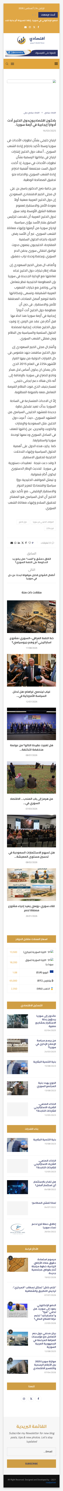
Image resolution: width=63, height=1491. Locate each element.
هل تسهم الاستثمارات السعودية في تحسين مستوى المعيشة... (31, 854)
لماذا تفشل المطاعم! (44, 1203)
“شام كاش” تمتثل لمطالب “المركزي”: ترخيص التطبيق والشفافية (34, 1289)
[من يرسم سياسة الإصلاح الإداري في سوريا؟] (17, 1046)
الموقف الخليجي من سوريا (43, 522)
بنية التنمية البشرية (44, 1062)
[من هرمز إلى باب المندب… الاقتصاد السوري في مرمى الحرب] (31, 777)
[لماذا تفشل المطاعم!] (17, 1208)
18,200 (13, 962)
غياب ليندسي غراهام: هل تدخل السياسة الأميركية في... (31, 693)
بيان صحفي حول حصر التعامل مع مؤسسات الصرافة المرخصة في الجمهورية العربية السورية (43, 1340)
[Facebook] (38, 27)
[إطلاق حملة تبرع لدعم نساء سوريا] (17, 1229)
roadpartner (51, 1482)
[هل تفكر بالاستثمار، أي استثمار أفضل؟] (17, 1187)
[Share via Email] (11, 543)
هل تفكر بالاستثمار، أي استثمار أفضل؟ (44, 1183)
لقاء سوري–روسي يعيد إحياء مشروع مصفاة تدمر (31, 908)
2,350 (14, 988)
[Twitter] (34, 27)
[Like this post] (30, 543)
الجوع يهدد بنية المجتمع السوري (46, 1084)
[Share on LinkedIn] (19, 543)
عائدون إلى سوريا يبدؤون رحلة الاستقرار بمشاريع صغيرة (45, 1021)
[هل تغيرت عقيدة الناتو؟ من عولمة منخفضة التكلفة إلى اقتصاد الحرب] (31, 724)
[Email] (25, 27)
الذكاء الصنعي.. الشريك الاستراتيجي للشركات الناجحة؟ (45, 1107)
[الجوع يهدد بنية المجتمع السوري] (17, 1088)
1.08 (14, 972)
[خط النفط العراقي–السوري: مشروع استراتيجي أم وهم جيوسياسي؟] (31, 616)
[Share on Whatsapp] (15, 543)
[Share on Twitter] (22, 543)
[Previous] (32, 15)
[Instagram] (30, 27)
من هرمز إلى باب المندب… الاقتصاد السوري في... (31, 801)
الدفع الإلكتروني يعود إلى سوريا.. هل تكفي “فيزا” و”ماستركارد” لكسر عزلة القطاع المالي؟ (44, 1312)
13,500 (13, 952)
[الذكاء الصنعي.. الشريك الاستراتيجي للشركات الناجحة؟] (17, 1109)
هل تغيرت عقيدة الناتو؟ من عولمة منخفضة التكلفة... (31, 747)
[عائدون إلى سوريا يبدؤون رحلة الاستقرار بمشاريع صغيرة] (17, 1021)
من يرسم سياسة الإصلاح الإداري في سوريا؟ (46, 1044)
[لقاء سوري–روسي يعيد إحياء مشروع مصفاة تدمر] (31, 884)
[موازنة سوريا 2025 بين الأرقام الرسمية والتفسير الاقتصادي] (17, 1367)
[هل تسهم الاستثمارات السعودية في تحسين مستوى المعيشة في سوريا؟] (31, 831)
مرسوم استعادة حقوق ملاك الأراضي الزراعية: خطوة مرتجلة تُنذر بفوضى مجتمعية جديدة (43, 1266)
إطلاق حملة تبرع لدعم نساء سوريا (44, 1225)
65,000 (13, 980)
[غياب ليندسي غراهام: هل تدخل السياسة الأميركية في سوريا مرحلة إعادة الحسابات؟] (31, 670)
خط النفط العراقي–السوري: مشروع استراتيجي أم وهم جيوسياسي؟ (32, 640)
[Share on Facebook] (26, 543)
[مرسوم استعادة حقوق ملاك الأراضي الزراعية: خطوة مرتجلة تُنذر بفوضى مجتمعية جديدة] (17, 1265)
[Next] (35, 15)
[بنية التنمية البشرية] (17, 1067)
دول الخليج (23, 522)
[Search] (7, 64)
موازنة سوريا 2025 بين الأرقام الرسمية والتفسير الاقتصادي (44, 1365)
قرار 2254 (50, 528)
